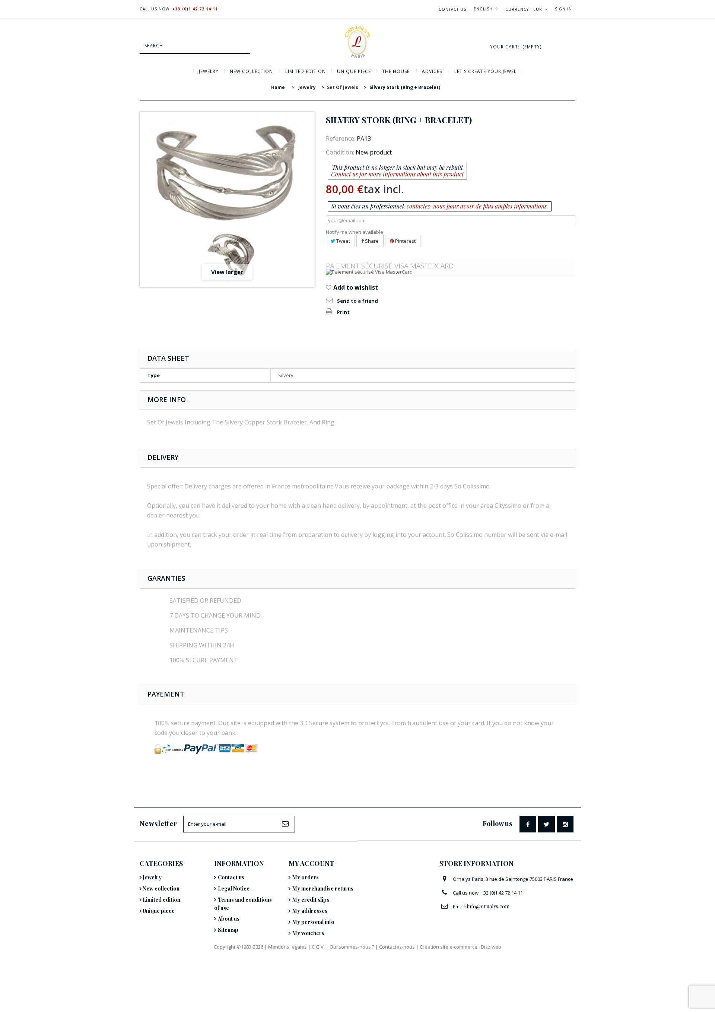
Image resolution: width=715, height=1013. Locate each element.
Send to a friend (357, 300)
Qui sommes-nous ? (352, 946)
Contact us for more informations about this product (397, 174)
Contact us (452, 9)
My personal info (313, 922)
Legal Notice (234, 888)
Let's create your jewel (485, 71)
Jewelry (209, 71)
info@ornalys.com (488, 906)
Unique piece (354, 71)
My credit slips (310, 899)
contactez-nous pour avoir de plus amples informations (477, 206)
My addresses (309, 910)
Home (278, 87)
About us (228, 918)
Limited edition (305, 71)
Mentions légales (287, 946)
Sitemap (228, 929)
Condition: (340, 152)
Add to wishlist (355, 287)
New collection (251, 71)
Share (371, 241)
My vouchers (308, 933)
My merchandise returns (322, 888)
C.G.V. (318, 946)
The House (396, 71)
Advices (432, 71)
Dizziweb (491, 946)
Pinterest (405, 241)
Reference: (340, 138)
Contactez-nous (397, 946)
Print (343, 312)
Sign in (563, 9)
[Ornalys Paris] (357, 42)
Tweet (342, 241)
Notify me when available (354, 232)
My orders (305, 877)
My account (311, 863)
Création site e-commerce (448, 946)
